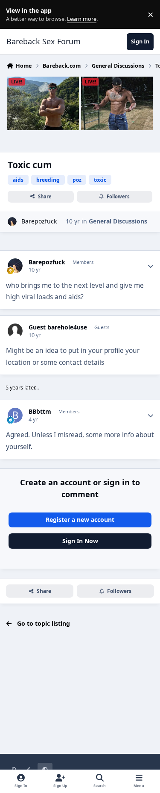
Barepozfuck (39, 221)
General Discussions (118, 221)
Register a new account (80, 519)
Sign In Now (80, 541)
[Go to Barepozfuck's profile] (12, 221)
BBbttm (40, 411)
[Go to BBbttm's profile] (15, 415)
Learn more (16, 15)
